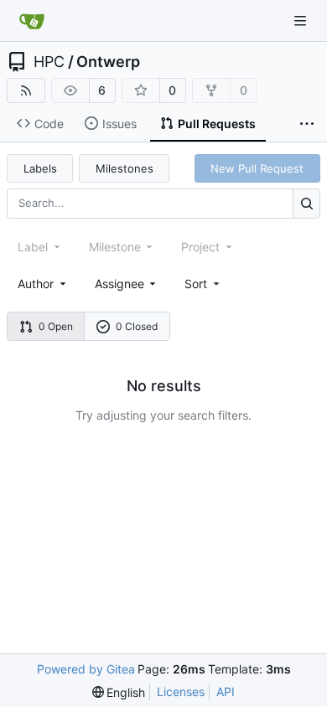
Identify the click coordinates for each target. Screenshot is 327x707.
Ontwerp (108, 62)
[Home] (31, 21)
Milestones (124, 168)
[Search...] (306, 203)
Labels (40, 168)
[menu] (203, 283)
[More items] (306, 124)
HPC (49, 62)
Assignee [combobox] (119, 283)
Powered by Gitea (86, 669)
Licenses (181, 691)
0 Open (56, 326)
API (225, 691)
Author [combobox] (36, 283)
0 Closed (137, 326)
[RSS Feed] (26, 90)
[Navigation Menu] (302, 20)
